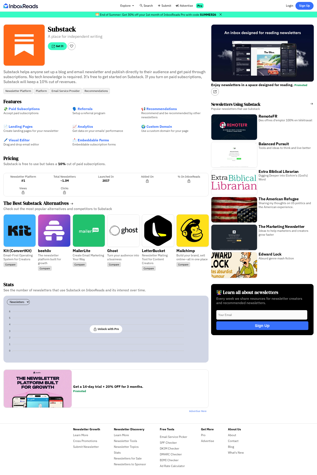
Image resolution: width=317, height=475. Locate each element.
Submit (166, 5)
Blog (231, 447)
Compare (10, 264)
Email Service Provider (66, 91)
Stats (117, 452)
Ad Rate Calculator (172, 466)
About (232, 435)
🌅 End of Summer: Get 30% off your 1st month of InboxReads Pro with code (155, 15)
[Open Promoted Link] (215, 92)
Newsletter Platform (18, 91)
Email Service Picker (173, 437)
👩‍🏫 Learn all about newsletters (247, 292)
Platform (41, 91)
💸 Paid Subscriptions (21, 109)
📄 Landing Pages (18, 126)
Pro (199, 6)
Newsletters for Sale (128, 458)
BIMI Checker (169, 460)
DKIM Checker (169, 448)
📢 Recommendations (159, 109)
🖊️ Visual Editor (16, 140)
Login (289, 5)
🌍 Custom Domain (156, 126)
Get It (59, 46)
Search (148, 5)
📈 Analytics (82, 126)
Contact (233, 441)
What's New (236, 452)
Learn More (80, 435)
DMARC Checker (171, 454)
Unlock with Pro (108, 329)
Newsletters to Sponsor (130, 464)
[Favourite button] (71, 46)
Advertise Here (198, 411)
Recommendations (96, 91)
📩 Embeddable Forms (90, 140)
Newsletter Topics (126, 447)
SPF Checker (168, 442)
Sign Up (304, 5)
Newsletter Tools (125, 441)
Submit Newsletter (86, 447)
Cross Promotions (85, 441)
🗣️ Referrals (82, 109)
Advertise (186, 5)
